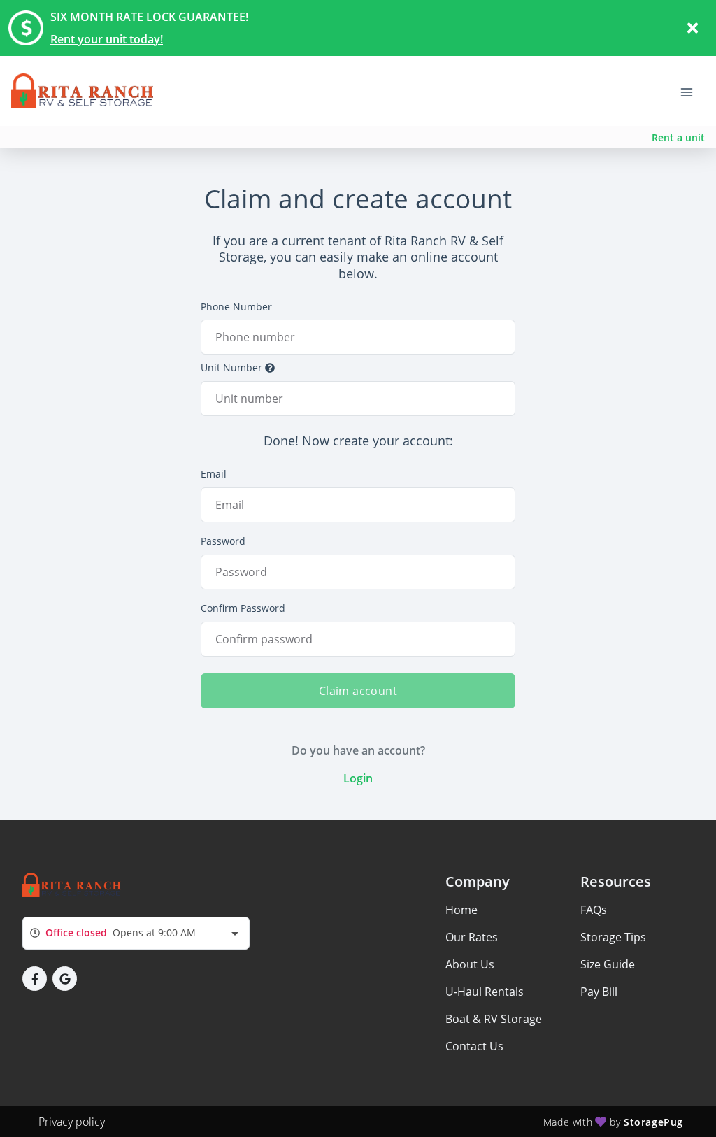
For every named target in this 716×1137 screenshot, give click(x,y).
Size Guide (607, 964)
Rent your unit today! (106, 39)
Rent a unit (678, 137)
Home (461, 909)
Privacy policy (71, 1121)
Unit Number (231, 367)
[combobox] (136, 933)
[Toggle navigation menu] (692, 91)
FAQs (593, 909)
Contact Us (474, 1046)
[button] (34, 978)
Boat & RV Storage (493, 1019)
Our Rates (471, 937)
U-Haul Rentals (484, 991)
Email (214, 473)
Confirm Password (243, 608)
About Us (469, 964)
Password (223, 541)
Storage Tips (613, 937)
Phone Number (236, 306)
